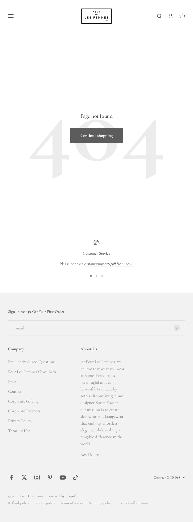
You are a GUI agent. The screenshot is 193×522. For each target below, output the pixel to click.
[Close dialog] (183, 208)
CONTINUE (50, 290)
